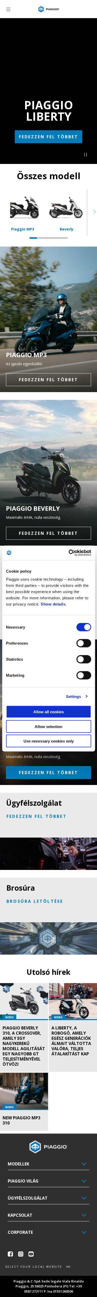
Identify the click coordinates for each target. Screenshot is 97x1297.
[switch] (83, 643)
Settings (73, 696)
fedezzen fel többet (48, 137)
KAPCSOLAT (20, 1215)
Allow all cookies (48, 712)
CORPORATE (20, 1232)
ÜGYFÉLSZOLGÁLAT (28, 1198)
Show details (53, 604)
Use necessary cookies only (49, 741)
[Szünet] (85, 155)
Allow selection (48, 726)
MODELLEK (18, 1163)
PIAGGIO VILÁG (23, 1181)
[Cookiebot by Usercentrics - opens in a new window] (69, 553)
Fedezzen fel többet (48, 772)
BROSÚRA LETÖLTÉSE (34, 901)
